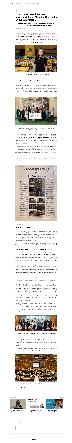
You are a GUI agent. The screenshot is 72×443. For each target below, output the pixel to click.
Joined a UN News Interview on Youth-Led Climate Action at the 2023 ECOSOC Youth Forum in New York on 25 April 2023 (54, 411)
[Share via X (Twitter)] (18, 387)
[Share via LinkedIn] (21, 387)
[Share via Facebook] (16, 387)
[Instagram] (37, 439)
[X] (33, 439)
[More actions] (56, 11)
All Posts (11, 3)
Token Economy (19, 3)
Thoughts (38, 3)
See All (61, 397)
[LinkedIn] (35, 439)
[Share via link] (24, 387)
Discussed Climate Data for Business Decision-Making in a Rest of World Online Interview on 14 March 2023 (36, 411)
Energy (25, 3)
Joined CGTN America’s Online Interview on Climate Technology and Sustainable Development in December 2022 (17, 411)
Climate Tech (31, 3)
